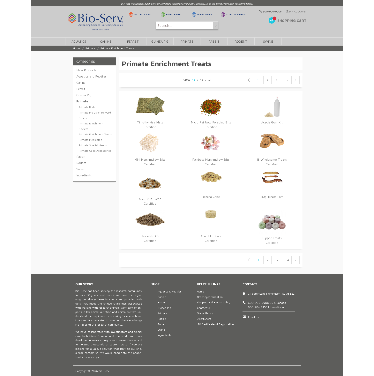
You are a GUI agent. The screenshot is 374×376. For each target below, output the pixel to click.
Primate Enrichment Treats (95, 134)
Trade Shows (205, 313)
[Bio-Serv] (95, 22)
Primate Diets (87, 107)
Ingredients (84, 175)
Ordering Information (210, 297)
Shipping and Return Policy (213, 302)
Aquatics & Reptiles (170, 291)
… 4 (286, 80)
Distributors (204, 318)
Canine (105, 41)
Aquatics (78, 41)
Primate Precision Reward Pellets (95, 115)
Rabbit (214, 41)
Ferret (133, 41)
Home (76, 48)
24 (201, 80)
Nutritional (143, 14)
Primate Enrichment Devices (91, 126)
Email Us (253, 317)
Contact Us (204, 307)
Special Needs (236, 14)
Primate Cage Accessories (95, 150)
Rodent (241, 41)
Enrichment (174, 14)
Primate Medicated (90, 139)
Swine (268, 41)
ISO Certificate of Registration (215, 324)
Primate (186, 41)
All (209, 80)
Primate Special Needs (93, 145)
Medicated (204, 14)
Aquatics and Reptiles (91, 76)
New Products (86, 70)
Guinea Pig (159, 41)
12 (193, 80)
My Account (297, 11)
